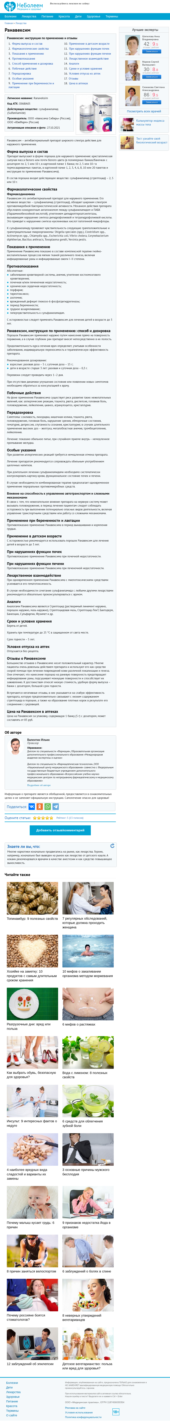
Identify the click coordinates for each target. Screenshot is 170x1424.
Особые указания (23, 78)
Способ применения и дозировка (32, 63)
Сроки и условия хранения (85, 68)
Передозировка (21, 73)
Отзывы (73, 78)
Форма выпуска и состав (27, 43)
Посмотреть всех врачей (144, 111)
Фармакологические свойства (30, 48)
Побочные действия (24, 68)
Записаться (152, 51)
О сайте (11, 1415)
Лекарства (29, 16)
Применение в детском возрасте (89, 43)
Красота (64, 16)
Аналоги (74, 63)
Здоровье (93, 16)
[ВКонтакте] (32, 806)
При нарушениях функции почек (89, 48)
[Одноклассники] (40, 806)
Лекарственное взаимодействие (89, 58)
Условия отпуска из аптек (84, 73)
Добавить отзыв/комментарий (60, 830)
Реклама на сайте (75, 1407)
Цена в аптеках (78, 83)
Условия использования (79, 1412)
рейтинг (155, 46)
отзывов (146, 71)
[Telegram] (55, 806)
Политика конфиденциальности (83, 1417)
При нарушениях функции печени (90, 53)
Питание (47, 16)
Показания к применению (28, 53)
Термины (112, 16)
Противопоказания (23, 58)
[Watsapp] (47, 806)
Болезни (10, 16)
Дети (78, 16)
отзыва (146, 46)
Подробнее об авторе (39, 785)
